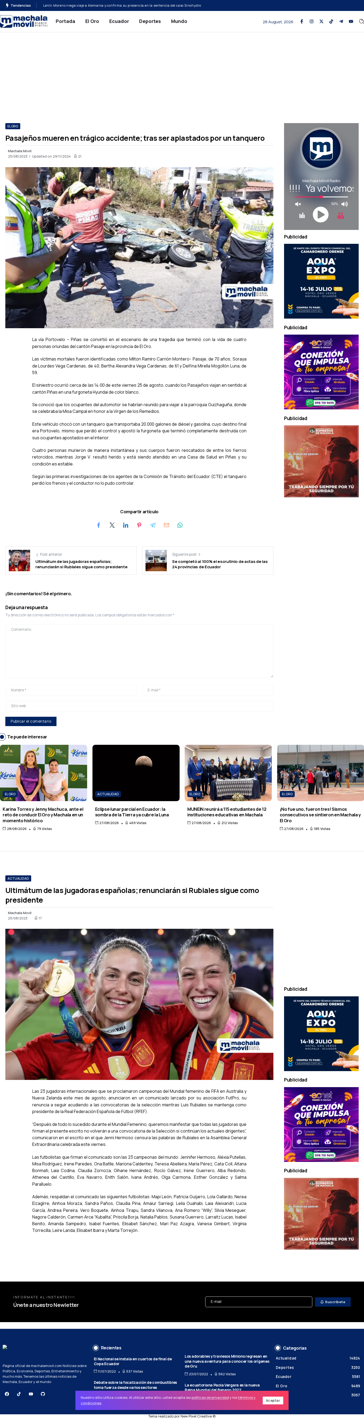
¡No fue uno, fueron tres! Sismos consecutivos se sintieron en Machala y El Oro (320, 815)
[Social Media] (302, 21)
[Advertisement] (182, 72)
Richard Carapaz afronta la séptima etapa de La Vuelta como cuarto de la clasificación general (120, 5)
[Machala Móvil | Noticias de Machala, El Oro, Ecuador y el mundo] (24, 21)
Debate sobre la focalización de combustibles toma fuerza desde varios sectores (135, 1385)
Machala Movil (19, 150)
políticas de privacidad (210, 1397)
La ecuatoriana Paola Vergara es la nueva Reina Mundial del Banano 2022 (222, 1387)
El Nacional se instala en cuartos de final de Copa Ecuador (133, 1361)
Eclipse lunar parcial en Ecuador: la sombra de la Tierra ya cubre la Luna (132, 812)
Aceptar (273, 1400)
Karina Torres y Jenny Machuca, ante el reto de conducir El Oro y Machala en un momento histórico (43, 815)
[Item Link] (43, 773)
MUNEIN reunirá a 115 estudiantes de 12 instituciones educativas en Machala (226, 812)
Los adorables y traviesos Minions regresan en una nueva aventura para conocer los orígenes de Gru (227, 1361)
